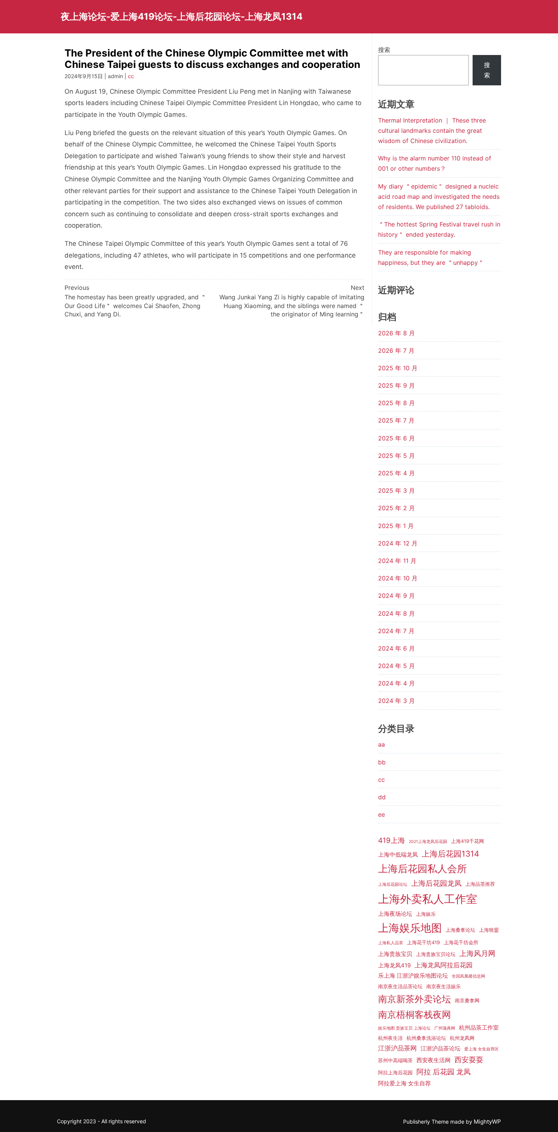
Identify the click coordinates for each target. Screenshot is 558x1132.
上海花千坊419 (423, 942)
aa (381, 744)
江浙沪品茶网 (397, 1048)
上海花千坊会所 (461, 942)
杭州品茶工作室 (479, 1027)
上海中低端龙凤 (398, 854)
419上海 (391, 840)
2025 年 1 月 (396, 526)
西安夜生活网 (433, 1060)
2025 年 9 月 (396, 385)
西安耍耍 (468, 1059)
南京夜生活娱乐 (443, 986)
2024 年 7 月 (396, 631)
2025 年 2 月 (396, 508)
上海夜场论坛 (395, 913)
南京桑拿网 (467, 1000)
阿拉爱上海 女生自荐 (404, 1083)
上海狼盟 (489, 930)
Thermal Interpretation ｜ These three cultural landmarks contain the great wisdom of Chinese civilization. (432, 130)
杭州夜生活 (390, 1038)
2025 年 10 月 (398, 368)
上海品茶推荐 (480, 884)
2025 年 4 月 (396, 473)
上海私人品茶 (390, 942)
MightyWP (487, 1121)
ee (381, 814)
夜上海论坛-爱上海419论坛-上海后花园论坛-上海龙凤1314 (182, 16)
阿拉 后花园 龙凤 (443, 1072)
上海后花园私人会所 (422, 868)
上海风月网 (477, 953)
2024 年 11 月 (397, 560)
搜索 (384, 49)
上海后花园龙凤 (436, 883)
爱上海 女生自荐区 (481, 1049)
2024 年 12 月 (398, 543)
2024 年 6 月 (396, 648)
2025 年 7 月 (396, 420)
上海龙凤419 (394, 965)
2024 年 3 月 (396, 700)
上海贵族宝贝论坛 (436, 954)
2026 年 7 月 (396, 350)
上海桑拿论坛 (460, 930)
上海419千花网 (467, 841)
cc (131, 76)
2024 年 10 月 (398, 578)
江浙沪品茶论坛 (440, 1048)
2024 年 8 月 (396, 613)
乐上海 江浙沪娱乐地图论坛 (413, 975)
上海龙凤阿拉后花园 (444, 965)
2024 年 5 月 (396, 666)
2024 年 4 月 (396, 683)
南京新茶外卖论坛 (414, 999)
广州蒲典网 (444, 1028)
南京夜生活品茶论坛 (400, 986)
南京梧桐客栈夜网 (414, 1014)
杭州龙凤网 (462, 1038)
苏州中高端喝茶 (395, 1060)
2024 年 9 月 (396, 595)
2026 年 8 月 (396, 333)
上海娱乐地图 (410, 927)
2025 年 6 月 (396, 438)
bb (382, 762)
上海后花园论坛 (392, 884)
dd (382, 797)
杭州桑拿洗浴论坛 (426, 1038)
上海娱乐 (426, 914)
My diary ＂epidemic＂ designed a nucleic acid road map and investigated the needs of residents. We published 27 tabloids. (439, 196)
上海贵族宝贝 (395, 954)
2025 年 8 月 (396, 403)
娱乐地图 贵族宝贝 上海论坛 (404, 1028)
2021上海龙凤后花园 (428, 841)
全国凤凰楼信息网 (468, 976)
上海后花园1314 (450, 853)
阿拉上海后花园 (395, 1072)
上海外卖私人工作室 (427, 899)
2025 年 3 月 (396, 490)
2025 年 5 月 (396, 455)
